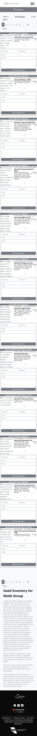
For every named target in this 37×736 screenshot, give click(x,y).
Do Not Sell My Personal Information (18, 720)
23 (28, 24)
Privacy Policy (20, 718)
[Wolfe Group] (11, 3)
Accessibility (7, 718)
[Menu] (32, 4)
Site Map (30, 718)
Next (4, 28)
